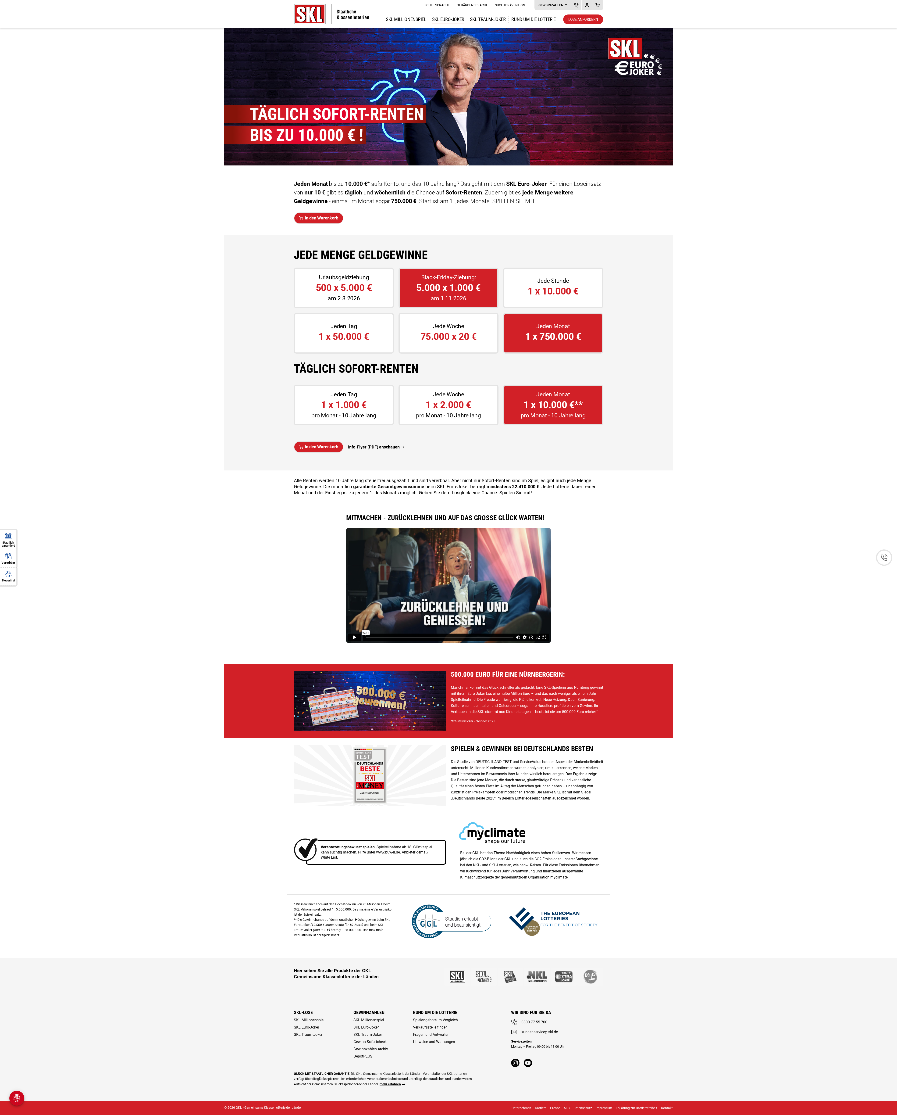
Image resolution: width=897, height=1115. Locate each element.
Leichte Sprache (436, 5)
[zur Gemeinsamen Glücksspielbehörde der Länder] (448, 921)
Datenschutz (582, 1108)
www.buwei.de (388, 852)
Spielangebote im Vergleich (435, 1020)
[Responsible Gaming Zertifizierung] (553, 920)
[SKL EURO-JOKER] (484, 977)
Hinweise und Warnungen (434, 1042)
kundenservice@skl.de (539, 1032)
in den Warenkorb (321, 217)
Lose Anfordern (583, 19)
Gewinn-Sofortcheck (370, 1042)
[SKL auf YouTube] (528, 1063)
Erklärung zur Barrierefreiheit (636, 1108)
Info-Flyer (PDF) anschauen (374, 447)
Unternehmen (521, 1108)
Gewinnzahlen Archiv (370, 1049)
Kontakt (667, 1108)
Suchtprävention (510, 5)
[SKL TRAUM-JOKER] (510, 977)
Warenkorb (597, 5)
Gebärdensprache (472, 5)
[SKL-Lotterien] (331, 6)
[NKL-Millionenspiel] (537, 977)
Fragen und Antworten (431, 1034)
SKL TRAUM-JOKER (488, 19)
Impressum (604, 1108)
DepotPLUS (587, 5)
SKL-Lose (303, 1012)
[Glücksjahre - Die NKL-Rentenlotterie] (590, 977)
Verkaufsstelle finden (430, 1027)
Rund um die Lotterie (533, 19)
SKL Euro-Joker (306, 1027)
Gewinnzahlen (551, 5)
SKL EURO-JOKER (448, 19)
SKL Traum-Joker (308, 1034)
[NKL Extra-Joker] (564, 977)
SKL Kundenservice (576, 5)
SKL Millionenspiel (406, 19)
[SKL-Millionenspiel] (457, 977)
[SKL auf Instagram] (515, 1063)
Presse (555, 1108)
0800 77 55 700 (534, 1022)
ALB (567, 1108)
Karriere (540, 1108)
